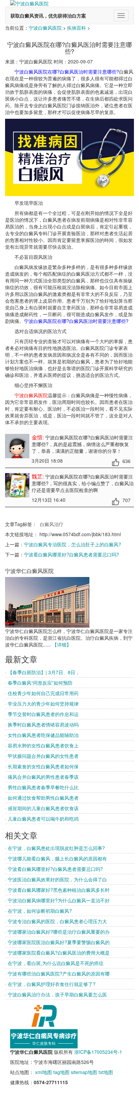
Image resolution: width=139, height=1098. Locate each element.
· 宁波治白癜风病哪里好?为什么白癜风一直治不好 (57, 900)
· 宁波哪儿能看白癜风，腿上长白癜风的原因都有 (56, 858)
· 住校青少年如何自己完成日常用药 (42, 693)
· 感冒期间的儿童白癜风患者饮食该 (42, 808)
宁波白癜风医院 (45, 27)
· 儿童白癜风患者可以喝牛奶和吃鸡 (42, 818)
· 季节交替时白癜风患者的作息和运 (42, 714)
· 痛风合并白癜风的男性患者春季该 (42, 776)
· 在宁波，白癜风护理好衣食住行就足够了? (50, 984)
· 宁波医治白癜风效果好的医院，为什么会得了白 (56, 879)
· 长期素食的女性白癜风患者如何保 (42, 766)
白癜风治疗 (51, 524)
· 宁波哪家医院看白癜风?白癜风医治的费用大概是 (57, 952)
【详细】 (61, 644)
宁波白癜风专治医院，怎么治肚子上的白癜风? (72, 544)
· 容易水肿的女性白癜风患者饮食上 (42, 745)
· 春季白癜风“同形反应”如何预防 (39, 682)
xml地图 (43, 1072)
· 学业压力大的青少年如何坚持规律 (42, 703)
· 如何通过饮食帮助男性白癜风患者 (42, 797)
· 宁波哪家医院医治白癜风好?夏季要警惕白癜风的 (57, 942)
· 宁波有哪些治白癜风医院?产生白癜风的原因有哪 (57, 973)
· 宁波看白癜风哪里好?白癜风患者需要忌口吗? (54, 869)
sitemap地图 (84, 1072)
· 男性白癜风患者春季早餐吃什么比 (42, 787)
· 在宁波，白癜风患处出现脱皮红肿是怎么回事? (55, 848)
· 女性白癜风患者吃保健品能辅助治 (42, 735)
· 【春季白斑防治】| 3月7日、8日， (42, 672)
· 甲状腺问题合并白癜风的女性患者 (42, 755)
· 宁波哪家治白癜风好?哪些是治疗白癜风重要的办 (57, 931)
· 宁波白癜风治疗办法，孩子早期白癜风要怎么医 (56, 994)
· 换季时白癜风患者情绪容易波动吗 (42, 724)
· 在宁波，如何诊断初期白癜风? (38, 910)
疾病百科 (76, 27)
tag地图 (61, 1072)
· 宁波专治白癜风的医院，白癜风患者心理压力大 (56, 921)
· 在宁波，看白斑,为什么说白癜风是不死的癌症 (54, 963)
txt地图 (106, 1072)
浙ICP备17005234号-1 (98, 1051)
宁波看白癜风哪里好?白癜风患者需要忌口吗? (71, 554)
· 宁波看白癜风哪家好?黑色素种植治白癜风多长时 (57, 889)
